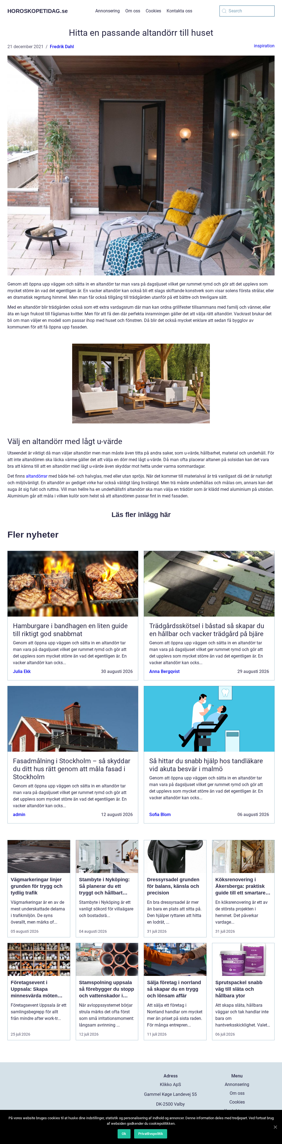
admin (19, 814)
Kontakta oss (179, 10)
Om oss (132, 10)
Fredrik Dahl (62, 46)
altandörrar (36, 476)
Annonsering (107, 10)
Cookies (153, 10)
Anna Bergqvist (164, 671)
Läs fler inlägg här (141, 514)
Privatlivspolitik (150, 1134)
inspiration (264, 45)
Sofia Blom (160, 814)
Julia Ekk (22, 671)
